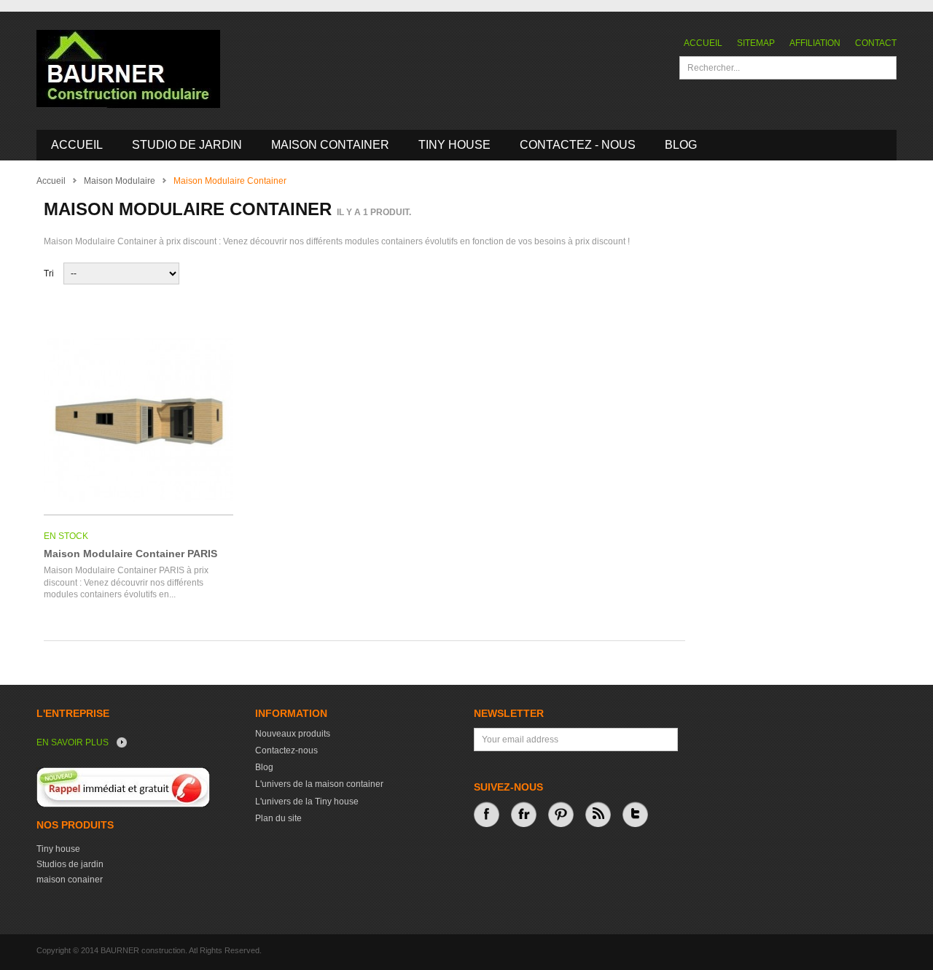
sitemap (756, 43)
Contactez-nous (286, 750)
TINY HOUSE (454, 145)
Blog (681, 145)
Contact (876, 43)
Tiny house (58, 849)
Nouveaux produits (292, 734)
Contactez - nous (578, 145)
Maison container (330, 145)
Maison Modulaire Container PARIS (130, 553)
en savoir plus (72, 742)
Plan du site (278, 818)
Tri (49, 273)
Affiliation (814, 43)
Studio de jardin (187, 145)
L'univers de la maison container (319, 784)
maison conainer (69, 879)
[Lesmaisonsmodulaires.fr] (128, 69)
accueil (77, 145)
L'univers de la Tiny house (307, 801)
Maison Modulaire (119, 181)
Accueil (703, 43)
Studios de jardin (70, 864)
